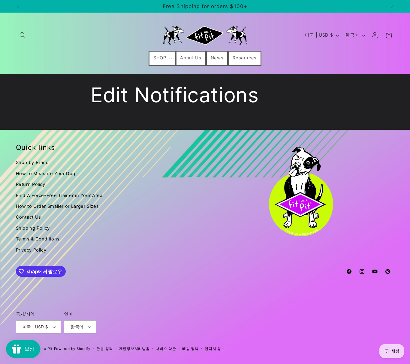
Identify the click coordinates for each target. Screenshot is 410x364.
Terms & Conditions (38, 239)
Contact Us (28, 217)
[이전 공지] (17, 6)
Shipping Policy (33, 228)
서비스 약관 (166, 349)
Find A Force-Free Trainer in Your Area (59, 195)
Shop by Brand (32, 162)
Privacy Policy (31, 250)
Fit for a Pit (42, 349)
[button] (23, 35)
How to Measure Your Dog (46, 173)
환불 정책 (104, 349)
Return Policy (30, 184)
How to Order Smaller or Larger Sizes (57, 206)
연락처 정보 (215, 349)
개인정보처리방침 (134, 349)
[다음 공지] (392, 6)
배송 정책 (190, 349)
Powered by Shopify (72, 349)
